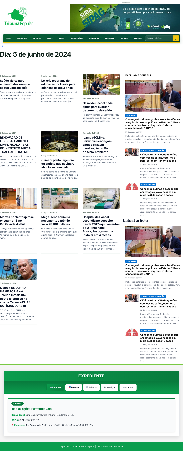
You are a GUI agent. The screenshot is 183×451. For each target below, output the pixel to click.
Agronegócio (77, 38)
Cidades (124, 38)
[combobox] (159, 38)
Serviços (110, 387)
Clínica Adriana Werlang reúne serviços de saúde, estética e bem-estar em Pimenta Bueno (158, 157)
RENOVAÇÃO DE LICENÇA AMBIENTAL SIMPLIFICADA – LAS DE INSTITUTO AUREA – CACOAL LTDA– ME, (15, 145)
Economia (110, 38)
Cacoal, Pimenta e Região (152, 150)
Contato (129, 387)
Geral (49, 38)
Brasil (61, 38)
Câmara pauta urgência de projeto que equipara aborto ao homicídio (57, 163)
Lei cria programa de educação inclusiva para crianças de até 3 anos (58, 84)
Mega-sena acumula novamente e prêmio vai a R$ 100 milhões (55, 220)
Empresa (56, 387)
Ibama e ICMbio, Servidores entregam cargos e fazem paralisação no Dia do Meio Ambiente (97, 145)
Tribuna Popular (87, 446)
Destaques (22, 38)
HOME (8, 38)
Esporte (138, 38)
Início (2, 46)
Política (37, 38)
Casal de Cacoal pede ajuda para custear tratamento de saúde (98, 106)
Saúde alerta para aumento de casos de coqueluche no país (15, 84)
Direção (75, 387)
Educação (94, 38)
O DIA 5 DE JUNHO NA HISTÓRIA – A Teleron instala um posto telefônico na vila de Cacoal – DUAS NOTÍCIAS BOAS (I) (15, 297)
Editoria (92, 387)
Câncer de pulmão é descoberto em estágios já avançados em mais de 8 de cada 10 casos (159, 192)
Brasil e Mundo (148, 184)
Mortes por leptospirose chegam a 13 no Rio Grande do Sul (17, 220)
